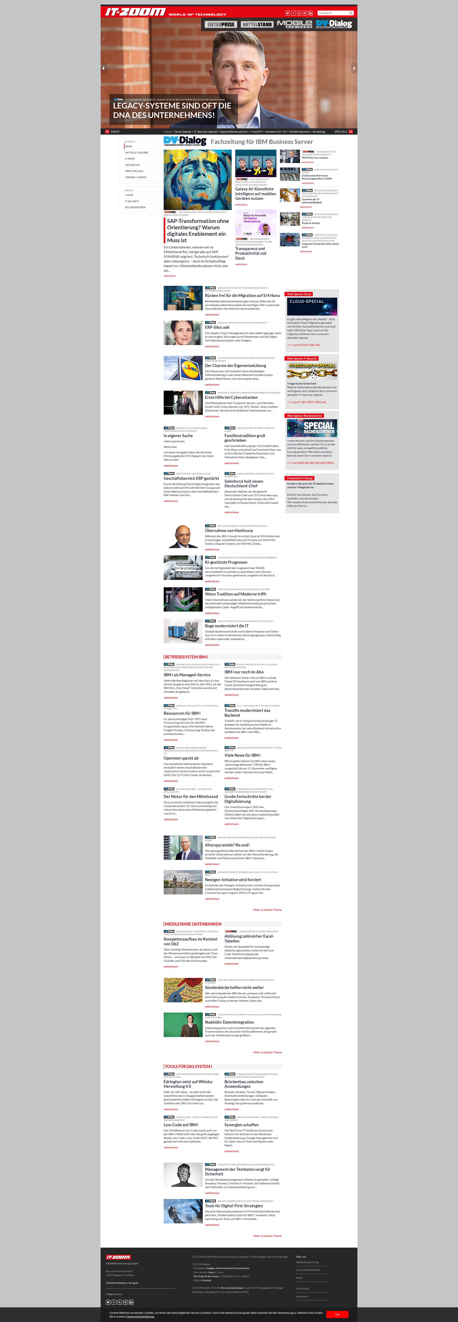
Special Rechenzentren (234, 131)
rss (299, 13)
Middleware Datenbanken (193, 924)
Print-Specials (134, 171)
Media (299, 1277)
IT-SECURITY (132, 201)
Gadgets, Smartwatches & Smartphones (227, 1268)
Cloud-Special (182, 131)
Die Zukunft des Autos (206, 1276)
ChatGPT (256, 131)
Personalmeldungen (232, 1287)
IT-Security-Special (205, 131)
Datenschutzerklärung (140, 1316)
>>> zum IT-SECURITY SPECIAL (307, 402)
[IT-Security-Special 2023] (312, 371)
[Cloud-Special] (312, 307)
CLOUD (129, 195)
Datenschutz (302, 1288)
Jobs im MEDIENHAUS (308, 1270)
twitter (287, 13)
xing (305, 13)
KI (284, 131)
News (128, 146)
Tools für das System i (188, 1066)
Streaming (319, 131)
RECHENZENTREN (135, 207)
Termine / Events (136, 177)
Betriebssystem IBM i (186, 656)
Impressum (302, 1296)
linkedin (310, 13)
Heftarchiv (132, 165)
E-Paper (130, 158)
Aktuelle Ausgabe (136, 152)
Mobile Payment (299, 131)
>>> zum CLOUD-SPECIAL (303, 344)
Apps (211, 1272)
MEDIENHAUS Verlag (307, 1262)
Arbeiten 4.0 (273, 131)
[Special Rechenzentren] (312, 428)
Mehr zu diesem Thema (267, 909)
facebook (293, 13)
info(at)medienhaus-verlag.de (122, 1282)
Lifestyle (206, 1280)
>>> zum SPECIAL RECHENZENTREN (310, 462)
